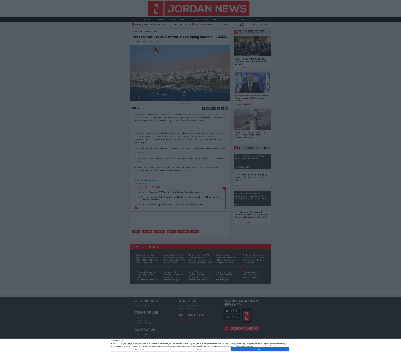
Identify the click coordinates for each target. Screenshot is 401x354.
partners (119, 343)
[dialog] (200, 346)
